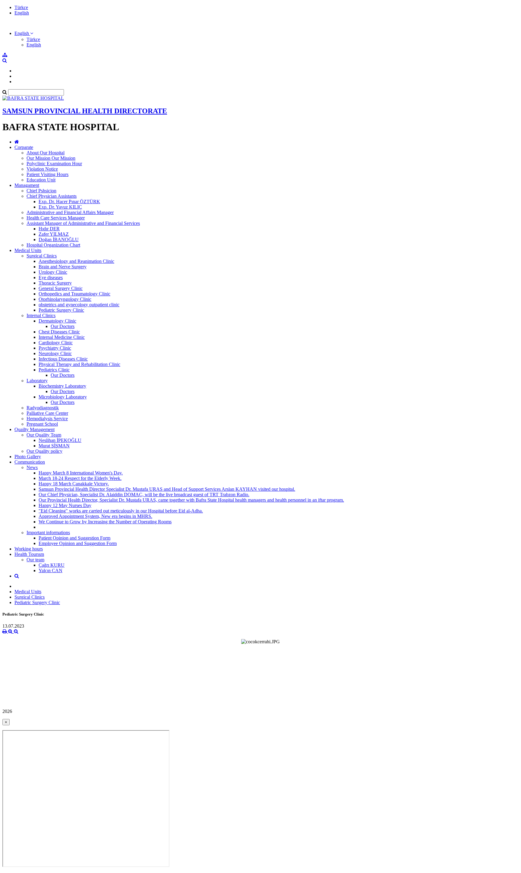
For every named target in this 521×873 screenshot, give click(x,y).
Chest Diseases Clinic (59, 331)
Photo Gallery (27, 456)
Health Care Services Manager (56, 217)
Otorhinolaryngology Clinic (65, 299)
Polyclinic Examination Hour (54, 163)
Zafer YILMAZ (54, 234)
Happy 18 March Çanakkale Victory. (74, 483)
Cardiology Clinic (56, 342)
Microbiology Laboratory (63, 396)
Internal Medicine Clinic (62, 337)
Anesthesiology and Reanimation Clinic (76, 261)
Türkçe (21, 7)
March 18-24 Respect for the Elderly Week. (80, 478)
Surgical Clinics (42, 255)
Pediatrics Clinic (54, 369)
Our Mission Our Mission (51, 158)
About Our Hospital (46, 152)
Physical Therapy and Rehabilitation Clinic (79, 364)
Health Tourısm (29, 554)
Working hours (28, 548)
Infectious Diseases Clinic (63, 358)
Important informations (48, 532)
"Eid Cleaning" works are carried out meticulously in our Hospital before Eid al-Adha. (121, 510)
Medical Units (27, 250)
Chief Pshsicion (41, 190)
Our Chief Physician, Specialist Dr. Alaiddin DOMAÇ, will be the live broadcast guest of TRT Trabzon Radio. (144, 494)
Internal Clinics (41, 315)
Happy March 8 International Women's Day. (81, 472)
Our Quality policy (44, 451)
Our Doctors (62, 326)
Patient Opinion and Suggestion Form (74, 538)
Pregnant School (42, 424)
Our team (35, 559)
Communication (29, 462)
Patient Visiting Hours (47, 174)
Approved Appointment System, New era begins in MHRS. (95, 516)
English (21, 12)
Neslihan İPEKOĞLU (60, 440)
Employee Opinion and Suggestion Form (78, 543)
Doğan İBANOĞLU (59, 239)
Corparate (23, 147)
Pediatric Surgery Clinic (61, 310)
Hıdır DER (49, 228)
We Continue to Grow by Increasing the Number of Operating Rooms (105, 521)
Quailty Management (34, 429)
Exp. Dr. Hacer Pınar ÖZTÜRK (69, 201)
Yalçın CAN (50, 570)
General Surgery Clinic (61, 288)
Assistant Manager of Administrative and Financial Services (83, 223)
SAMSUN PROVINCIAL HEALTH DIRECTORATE (84, 111)
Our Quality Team (44, 434)
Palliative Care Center (47, 413)
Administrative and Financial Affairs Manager (70, 212)
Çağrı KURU (52, 565)
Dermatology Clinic (57, 320)
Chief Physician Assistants (52, 196)
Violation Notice (42, 169)
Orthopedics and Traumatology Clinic (74, 293)
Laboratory (37, 380)
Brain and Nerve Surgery (63, 266)
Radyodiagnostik (43, 407)
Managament (26, 185)
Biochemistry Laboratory (62, 386)
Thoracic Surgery (55, 282)
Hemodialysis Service (47, 418)
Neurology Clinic (55, 353)
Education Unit (41, 179)
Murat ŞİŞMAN (54, 445)
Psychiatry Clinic (55, 348)
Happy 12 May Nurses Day (65, 505)
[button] (23, 33)
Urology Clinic (53, 272)
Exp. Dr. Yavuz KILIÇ (60, 207)
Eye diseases (51, 277)
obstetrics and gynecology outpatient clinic (79, 304)
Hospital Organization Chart (53, 244)
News (32, 467)
